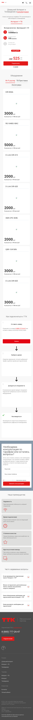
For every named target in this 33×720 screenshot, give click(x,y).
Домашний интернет (7, 661)
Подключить (16, 63)
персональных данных (21, 480)
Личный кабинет (6, 692)
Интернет (4, 678)
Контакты (4, 689)
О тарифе (15, 66)
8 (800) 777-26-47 (21, 328)
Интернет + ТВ (5, 664)
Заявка (16, 341)
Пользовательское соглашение (10, 716)
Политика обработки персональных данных (13, 714)
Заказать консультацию (16, 483)
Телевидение (5, 667)
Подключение (7, 638)
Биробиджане (23, 12)
